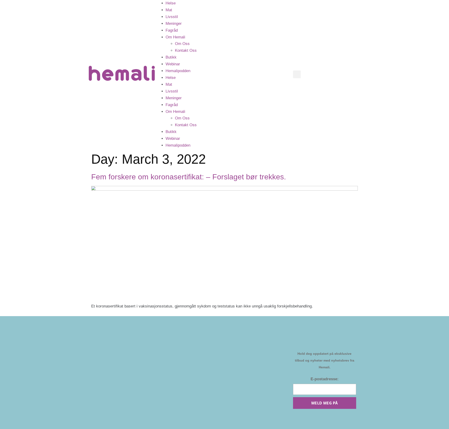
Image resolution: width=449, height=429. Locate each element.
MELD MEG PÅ (324, 403)
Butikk (171, 57)
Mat (169, 10)
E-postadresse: (325, 379)
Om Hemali (175, 37)
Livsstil (172, 17)
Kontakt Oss (186, 50)
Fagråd (172, 30)
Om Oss (182, 43)
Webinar (173, 64)
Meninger (174, 23)
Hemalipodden (178, 71)
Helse (171, 3)
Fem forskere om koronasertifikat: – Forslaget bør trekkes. (188, 177)
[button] (297, 74)
